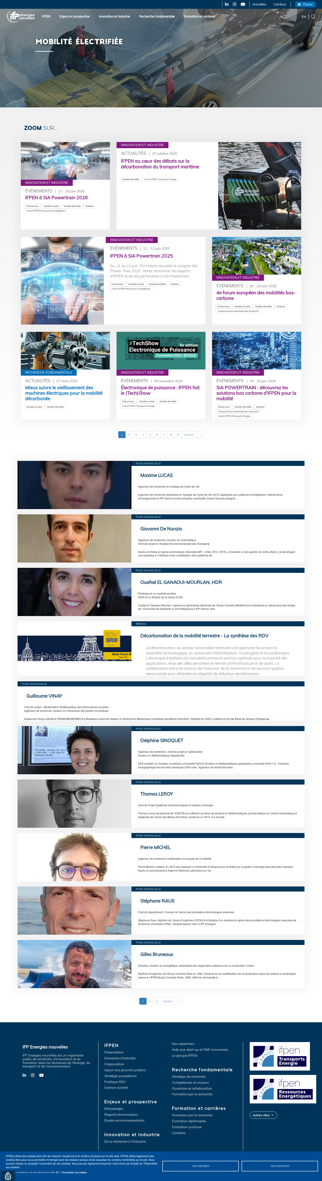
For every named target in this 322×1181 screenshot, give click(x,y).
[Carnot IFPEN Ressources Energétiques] (284, 1089)
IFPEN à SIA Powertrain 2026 (56, 197)
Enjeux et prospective (75, 16)
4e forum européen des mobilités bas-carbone (255, 295)
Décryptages (113, 1109)
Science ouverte (116, 1088)
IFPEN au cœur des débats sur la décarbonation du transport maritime (160, 163)
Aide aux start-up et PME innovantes (200, 1050)
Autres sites (261, 1115)
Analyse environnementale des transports (238, 311)
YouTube (243, 4)
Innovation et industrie (114, 16)
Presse (308, 4)
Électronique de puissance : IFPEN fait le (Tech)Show (160, 390)
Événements (38, 191)
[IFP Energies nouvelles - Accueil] (21, 17)
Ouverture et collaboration (192, 1088)
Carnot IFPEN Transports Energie (160, 179)
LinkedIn (225, 4)
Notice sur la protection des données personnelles (30, 1172)
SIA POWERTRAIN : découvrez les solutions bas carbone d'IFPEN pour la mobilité (256, 393)
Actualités (259, 4)
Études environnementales (124, 1120)
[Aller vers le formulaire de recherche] (313, 16)
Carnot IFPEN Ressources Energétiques (46, 210)
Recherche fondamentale (157, 16)
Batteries (89, 206)
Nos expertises (183, 1044)
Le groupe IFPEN (184, 1056)
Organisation (114, 1064)
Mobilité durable (51, 206)
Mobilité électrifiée (72, 206)
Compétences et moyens (190, 1083)
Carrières (279, 4)
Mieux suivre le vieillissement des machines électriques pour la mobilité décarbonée (64, 393)
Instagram (234, 4)
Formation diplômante (189, 1121)
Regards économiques (121, 1115)
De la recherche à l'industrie (125, 1142)
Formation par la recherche (192, 1094)
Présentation (114, 1052)
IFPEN (46, 16)
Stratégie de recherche (188, 1077)
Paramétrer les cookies (74, 1172)
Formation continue (187, 1127)
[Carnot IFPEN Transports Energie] (284, 1056)
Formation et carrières (199, 16)
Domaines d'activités (120, 1058)
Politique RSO (115, 1082)
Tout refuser (200, 1166)
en (304, 16)
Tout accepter (280, 1166)
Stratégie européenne (120, 1076)
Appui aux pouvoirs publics (125, 1070)
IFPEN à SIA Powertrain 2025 (141, 256)
